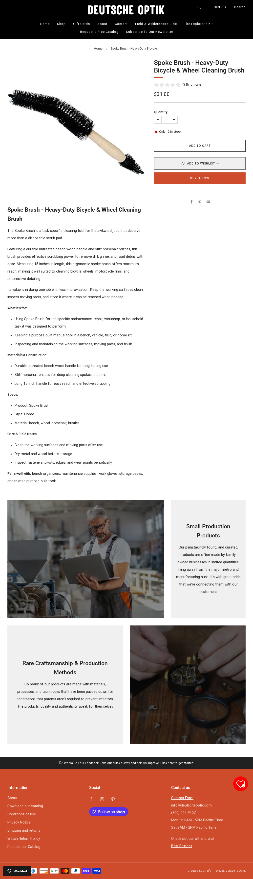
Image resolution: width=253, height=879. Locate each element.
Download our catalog (25, 806)
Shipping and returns (23, 830)
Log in (201, 7)
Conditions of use (21, 814)
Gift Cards (81, 24)
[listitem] (126, 763)
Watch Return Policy (23, 839)
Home (45, 24)
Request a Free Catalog (99, 32)
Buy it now (199, 178)
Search (240, 7)
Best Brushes (181, 846)
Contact (121, 24)
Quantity (161, 112)
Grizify (207, 870)
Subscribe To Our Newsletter (149, 32)
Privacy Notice (19, 822)
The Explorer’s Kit (198, 24)
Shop (61, 24)
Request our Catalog (23, 847)
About (102, 24)
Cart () (220, 7)
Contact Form (182, 798)
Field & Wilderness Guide (156, 24)
